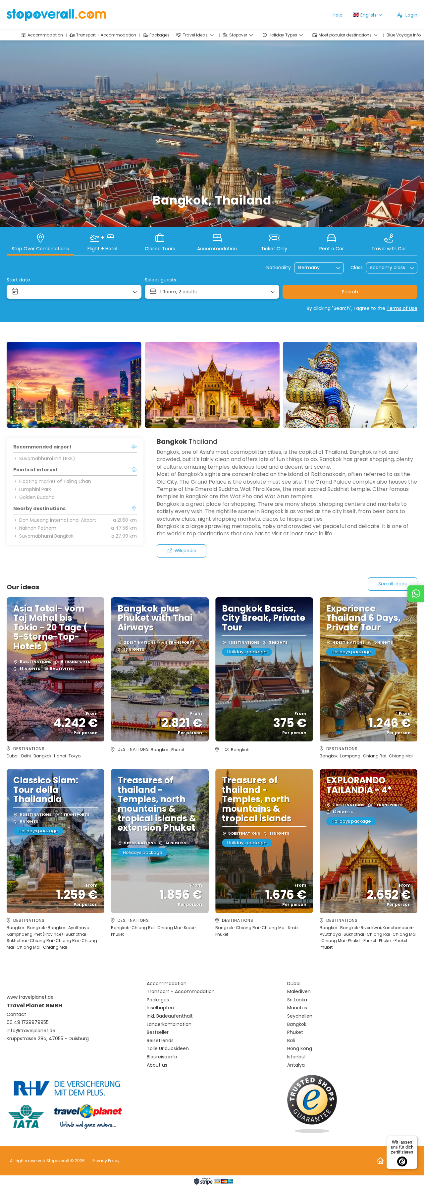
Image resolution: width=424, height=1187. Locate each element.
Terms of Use (402, 308)
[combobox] (314, 268)
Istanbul (296, 1057)
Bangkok (296, 1024)
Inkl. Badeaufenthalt (170, 1016)
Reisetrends (160, 1041)
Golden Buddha (37, 497)
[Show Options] (339, 268)
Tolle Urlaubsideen (168, 1048)
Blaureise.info (162, 1057)
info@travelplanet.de (31, 1031)
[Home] (380, 1160)
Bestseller (158, 1032)
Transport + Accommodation (181, 991)
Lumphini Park (35, 489)
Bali (291, 1041)
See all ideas (392, 583)
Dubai (293, 983)
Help (338, 15)
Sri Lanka (297, 1000)
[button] (19, 384)
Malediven (299, 991)
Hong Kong (299, 1048)
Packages (158, 1000)
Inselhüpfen (160, 1008)
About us (157, 1065)
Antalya (296, 1065)
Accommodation (166, 983)
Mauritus (297, 1008)
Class (356, 268)
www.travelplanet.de (30, 997)
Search (350, 291)
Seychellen (299, 1016)
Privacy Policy (106, 1160)
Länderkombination (169, 1024)
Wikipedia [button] (185, 550)
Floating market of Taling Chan (55, 481)
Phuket (295, 1032)
